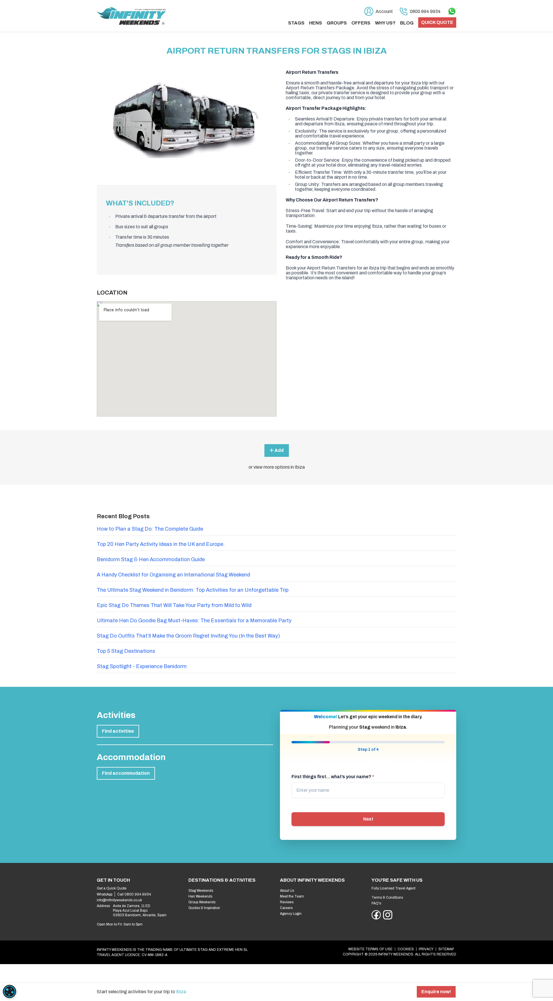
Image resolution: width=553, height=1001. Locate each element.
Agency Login (291, 914)
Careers (286, 908)
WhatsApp (104, 894)
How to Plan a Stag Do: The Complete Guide (150, 529)
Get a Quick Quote (111, 888)
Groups (337, 22)
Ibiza (181, 991)
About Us (287, 891)
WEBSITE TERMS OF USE (370, 949)
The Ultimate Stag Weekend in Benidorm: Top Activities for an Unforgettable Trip (193, 590)
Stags (296, 22)
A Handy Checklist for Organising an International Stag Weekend (173, 575)
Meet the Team (292, 896)
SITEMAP (446, 949)
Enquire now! (436, 991)
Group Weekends (201, 902)
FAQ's (376, 903)
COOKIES (405, 949)
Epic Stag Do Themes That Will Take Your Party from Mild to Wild (174, 605)
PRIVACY (426, 949)
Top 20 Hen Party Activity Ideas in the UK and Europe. (161, 544)
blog (407, 22)
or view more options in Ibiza (277, 467)
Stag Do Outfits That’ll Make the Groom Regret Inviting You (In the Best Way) (188, 636)
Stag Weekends (200, 891)
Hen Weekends (200, 896)
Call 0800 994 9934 (134, 894)
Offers (360, 22)
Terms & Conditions (387, 898)
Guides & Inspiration (204, 908)
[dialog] (9, 991)
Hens (315, 22)
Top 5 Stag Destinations (126, 651)
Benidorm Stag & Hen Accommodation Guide (151, 559)
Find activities (118, 731)
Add (279, 450)
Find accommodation (126, 773)
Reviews (286, 902)
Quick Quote (437, 22)
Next (368, 819)
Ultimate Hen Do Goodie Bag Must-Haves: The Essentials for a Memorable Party (194, 620)
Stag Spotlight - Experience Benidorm (142, 666)
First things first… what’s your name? (332, 776)
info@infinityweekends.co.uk (119, 900)
